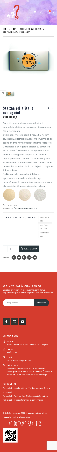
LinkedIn (24, 257)
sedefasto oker (44, 219)
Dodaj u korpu (31, 248)
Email (34, 257)
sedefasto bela (44, 234)
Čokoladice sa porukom (25, 208)
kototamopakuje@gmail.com (19, 360)
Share (6, 257)
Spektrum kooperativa (21, 417)
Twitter (19, 257)
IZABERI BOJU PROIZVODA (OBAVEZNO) (19, 218)
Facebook (14, 257)
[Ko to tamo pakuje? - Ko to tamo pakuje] (13, 12)
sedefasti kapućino (44, 227)
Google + (29, 257)
